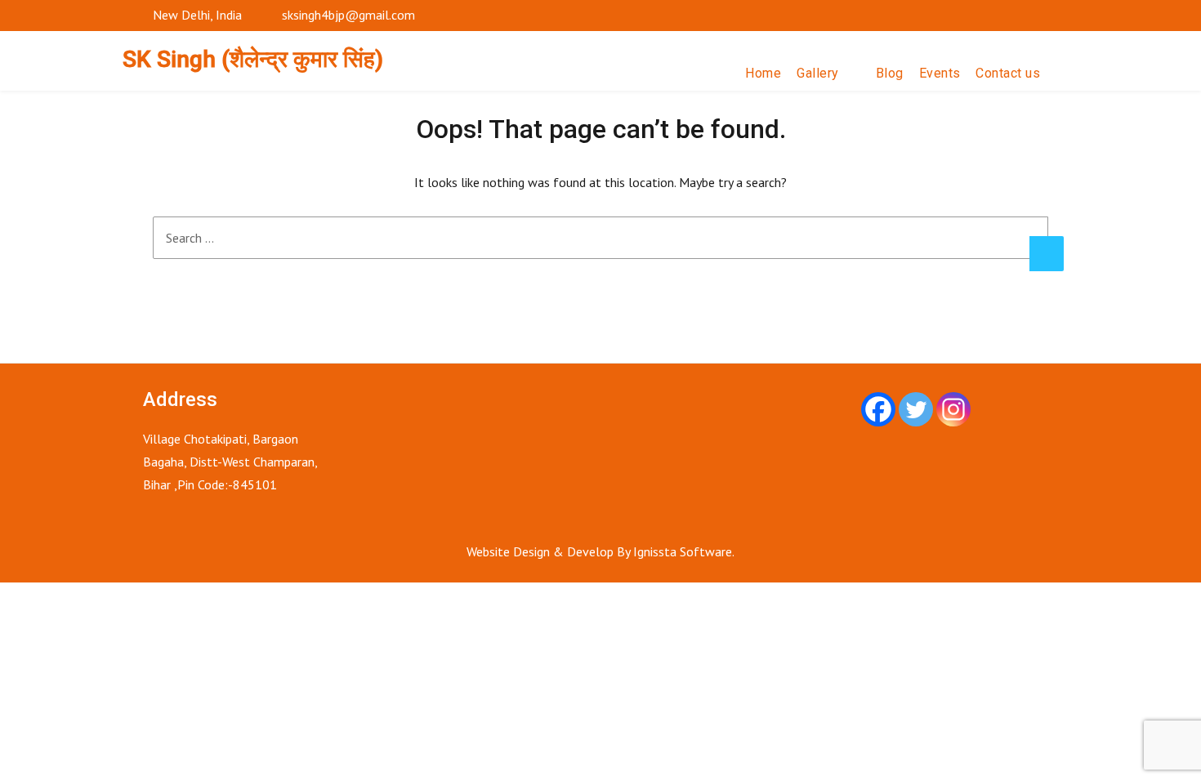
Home (763, 73)
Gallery (818, 73)
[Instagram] (953, 409)
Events (940, 73)
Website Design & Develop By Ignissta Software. (600, 551)
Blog (890, 73)
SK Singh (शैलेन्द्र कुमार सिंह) (253, 59)
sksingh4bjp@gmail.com (348, 15)
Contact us (1008, 73)
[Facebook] (878, 409)
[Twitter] (916, 409)
